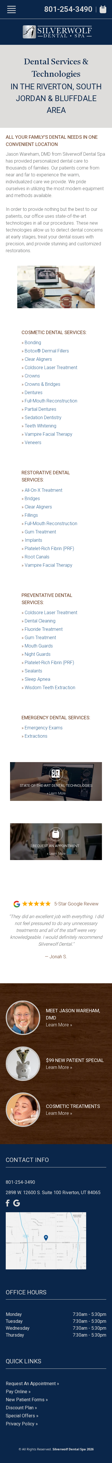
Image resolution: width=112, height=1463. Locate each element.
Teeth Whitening (39, 426)
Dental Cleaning (38, 621)
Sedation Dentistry (41, 417)
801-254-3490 (68, 9)
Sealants (32, 671)
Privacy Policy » (22, 1424)
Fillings (30, 515)
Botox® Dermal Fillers (45, 351)
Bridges (31, 498)
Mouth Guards (37, 646)
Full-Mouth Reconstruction (49, 401)
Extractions (34, 736)
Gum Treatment (39, 532)
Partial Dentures (39, 409)
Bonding (31, 342)
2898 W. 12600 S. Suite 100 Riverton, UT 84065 (53, 1192)
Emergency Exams (42, 727)
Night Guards (36, 654)
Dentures (32, 392)
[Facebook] (8, 1203)
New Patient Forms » (27, 1399)
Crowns (31, 376)
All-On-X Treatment (42, 490)
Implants (32, 540)
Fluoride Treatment (42, 629)
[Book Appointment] (103, 9)
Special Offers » (22, 1415)
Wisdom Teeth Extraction (48, 687)
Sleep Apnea (36, 679)
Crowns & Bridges (41, 384)
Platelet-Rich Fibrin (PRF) (48, 548)
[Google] (16, 1203)
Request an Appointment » (32, 1383)
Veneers (31, 442)
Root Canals (35, 557)
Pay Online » (18, 1391)
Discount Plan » (21, 1407)
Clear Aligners (37, 359)
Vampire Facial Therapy (47, 434)
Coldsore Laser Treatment (49, 367)
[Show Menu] (11, 9)
